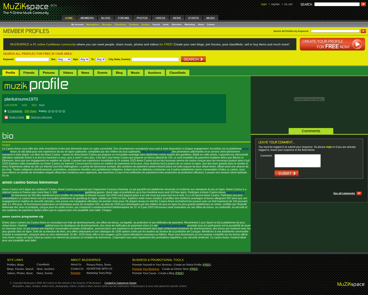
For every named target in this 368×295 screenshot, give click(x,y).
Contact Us (77, 268)
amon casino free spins (71, 192)
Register (75, 273)
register (275, 4)
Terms (107, 264)
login (264, 4)
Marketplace (92, 24)
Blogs (20, 264)
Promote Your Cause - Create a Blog (153, 273)
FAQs (108, 273)
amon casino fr (36, 225)
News (85, 72)
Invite (166, 24)
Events (103, 72)
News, (40, 273)
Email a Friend (16, 117)
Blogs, (10, 269)
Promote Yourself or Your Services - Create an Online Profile (167, 264)
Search (156, 24)
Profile (10, 72)
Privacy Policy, (94, 264)
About (201, 24)
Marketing (190, 24)
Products (134, 24)
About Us (76, 264)
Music (135, 72)
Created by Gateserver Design (121, 283)
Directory (107, 24)
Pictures (49, 72)
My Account (77, 24)
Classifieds (120, 24)
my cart (288, 4)
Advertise (177, 24)
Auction (146, 24)
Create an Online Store (175, 269)
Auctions (154, 72)
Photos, (21, 273)
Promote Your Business (145, 269)
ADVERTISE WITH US (99, 268)
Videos (68, 72)
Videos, (11, 273)
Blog (119, 72)
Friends (28, 72)
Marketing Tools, (95, 273)
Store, (40, 269)
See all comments (344, 193)
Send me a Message (41, 117)
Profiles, (11, 264)
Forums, (19, 269)
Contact (211, 24)
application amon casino (172, 225)
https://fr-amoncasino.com (156, 151)
